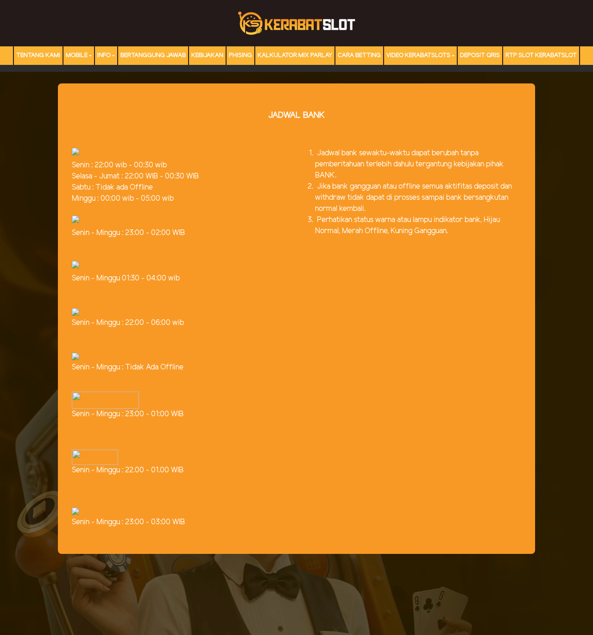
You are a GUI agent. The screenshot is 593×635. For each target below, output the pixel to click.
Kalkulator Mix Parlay (295, 55)
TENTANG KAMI (38, 55)
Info (104, 55)
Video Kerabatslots (418, 55)
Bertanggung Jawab (153, 55)
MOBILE (77, 55)
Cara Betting (359, 55)
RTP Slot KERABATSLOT (541, 55)
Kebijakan (207, 55)
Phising (240, 55)
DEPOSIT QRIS (480, 55)
